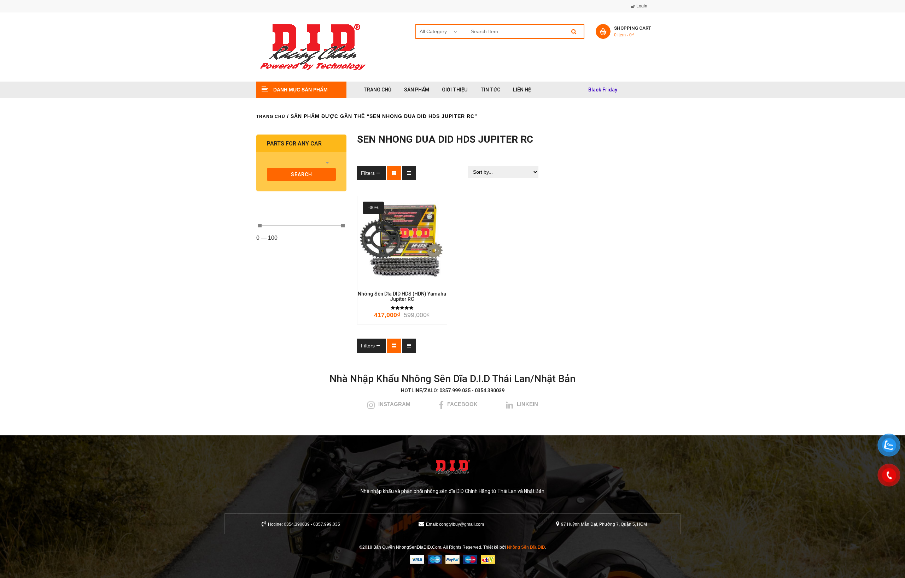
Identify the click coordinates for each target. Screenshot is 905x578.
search (301, 174)
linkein (527, 404)
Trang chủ (270, 116)
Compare (413, 281)
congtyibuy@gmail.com (461, 524)
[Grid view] (394, 173)
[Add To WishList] (392, 281)
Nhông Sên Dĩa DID (526, 547)
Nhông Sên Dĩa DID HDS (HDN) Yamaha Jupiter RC (402, 296)
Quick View (433, 281)
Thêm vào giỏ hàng (371, 281)
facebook (462, 404)
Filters (368, 173)
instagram (394, 404)
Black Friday (602, 90)
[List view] (409, 173)
